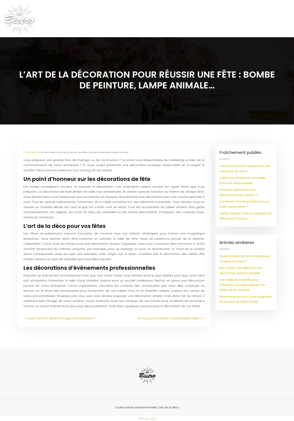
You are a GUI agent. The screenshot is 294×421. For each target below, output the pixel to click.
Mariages (112, 19)
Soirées (283, 19)
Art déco (60, 19)
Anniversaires (86, 19)
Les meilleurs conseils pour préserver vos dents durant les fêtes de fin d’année (242, 285)
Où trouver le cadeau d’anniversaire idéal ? (169, 318)
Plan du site (147, 418)
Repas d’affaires (202, 19)
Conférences (232, 19)
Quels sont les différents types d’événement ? (61, 318)
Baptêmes (134, 19)
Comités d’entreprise (166, 19)
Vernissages (260, 19)
